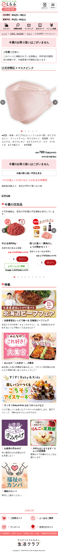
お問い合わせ (17, 533)
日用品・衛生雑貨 (17, 34)
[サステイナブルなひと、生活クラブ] (29, 545)
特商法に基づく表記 (31, 533)
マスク (29, 34)
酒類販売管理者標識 (49, 533)
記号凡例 (6, 196)
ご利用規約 (5, 533)
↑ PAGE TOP (29, 510)
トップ (4, 34)
